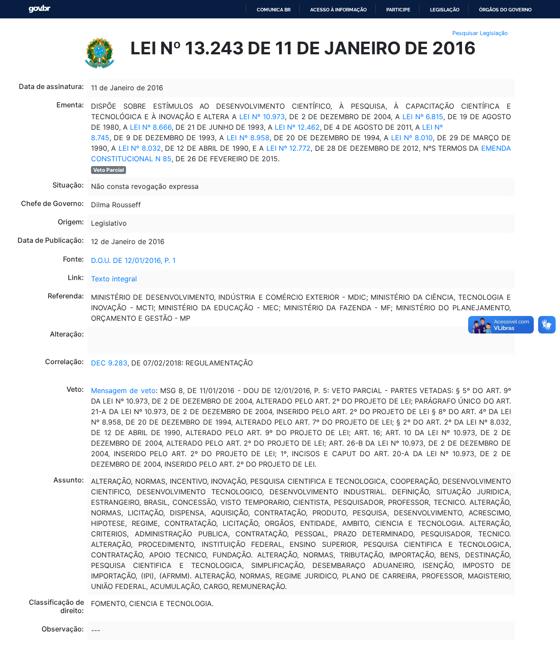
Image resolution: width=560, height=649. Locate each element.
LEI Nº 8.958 (247, 137)
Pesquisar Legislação (480, 33)
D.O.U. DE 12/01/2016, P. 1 (133, 260)
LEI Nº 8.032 (140, 148)
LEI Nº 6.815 (423, 116)
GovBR (39, 9)
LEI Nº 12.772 (287, 148)
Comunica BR (273, 10)
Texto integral (114, 278)
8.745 (100, 137)
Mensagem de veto (123, 390)
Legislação (444, 10)
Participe (398, 10)
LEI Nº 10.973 (262, 116)
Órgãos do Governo (505, 10)
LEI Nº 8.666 (150, 127)
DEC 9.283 (109, 362)
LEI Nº (431, 127)
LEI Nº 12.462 (297, 127)
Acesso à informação (338, 10)
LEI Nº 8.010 (412, 137)
